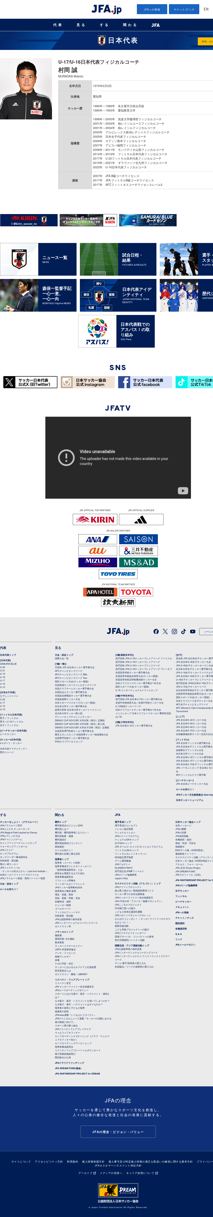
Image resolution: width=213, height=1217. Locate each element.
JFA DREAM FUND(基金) (68, 1068)
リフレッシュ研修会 (65, 880)
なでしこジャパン (9, 695)
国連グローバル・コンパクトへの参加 (134, 936)
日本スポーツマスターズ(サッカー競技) (75, 702)
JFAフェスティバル (10, 867)
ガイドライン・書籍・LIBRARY (71, 974)
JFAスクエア (6, 849)
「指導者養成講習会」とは (68, 869)
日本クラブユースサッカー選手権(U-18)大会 (138, 683)
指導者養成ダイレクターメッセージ (73, 866)
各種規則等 (181, 928)
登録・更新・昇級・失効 (67, 898)
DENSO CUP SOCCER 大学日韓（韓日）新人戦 (80, 723)
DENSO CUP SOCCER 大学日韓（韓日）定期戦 (80, 720)
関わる (130, 25)
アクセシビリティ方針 (49, 1161)
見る (82, 25)
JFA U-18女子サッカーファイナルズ (194, 672)
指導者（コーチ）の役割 (67, 862)
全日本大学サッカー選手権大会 (71, 706)
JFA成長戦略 (181, 836)
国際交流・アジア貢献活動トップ (132, 945)
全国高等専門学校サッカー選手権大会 (74, 730)
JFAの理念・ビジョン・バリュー (118, 1132)
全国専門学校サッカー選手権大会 (72, 738)
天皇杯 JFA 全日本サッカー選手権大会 (74, 667)
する (105, 25)
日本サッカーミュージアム (189, 800)
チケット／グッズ (184, 917)
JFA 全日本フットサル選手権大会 (193, 743)
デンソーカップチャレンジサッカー (73, 716)
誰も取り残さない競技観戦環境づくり (134, 890)
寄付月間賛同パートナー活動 (130, 940)
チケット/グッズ (184, 9)
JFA (117, 814)
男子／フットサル (9, 718)
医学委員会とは (63, 970)
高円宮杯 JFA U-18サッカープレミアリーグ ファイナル (143, 658)
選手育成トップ (123, 821)
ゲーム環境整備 (123, 860)
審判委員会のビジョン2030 (69, 825)
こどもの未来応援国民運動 (128, 911)
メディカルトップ (64, 931)
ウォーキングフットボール (13, 846)
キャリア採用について (140, 1173)
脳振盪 (58, 935)
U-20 (2, 699)
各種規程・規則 (183, 839)
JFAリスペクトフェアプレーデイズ (73, 1029)
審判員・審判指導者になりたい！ (72, 832)
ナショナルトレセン (125, 832)
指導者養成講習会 (64, 876)
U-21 (2, 670)
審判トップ (60, 821)
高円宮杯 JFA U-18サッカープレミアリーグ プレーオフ (143, 668)
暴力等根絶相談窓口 (65, 1053)
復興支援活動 (122, 925)
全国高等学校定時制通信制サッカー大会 (136, 679)
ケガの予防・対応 (64, 963)
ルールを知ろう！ (185, 789)
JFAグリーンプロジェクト (128, 887)
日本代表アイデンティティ (13, 748)
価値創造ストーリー (185, 853)
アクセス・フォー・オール (189, 864)
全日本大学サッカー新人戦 (68, 713)
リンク (178, 939)
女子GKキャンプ (123, 843)
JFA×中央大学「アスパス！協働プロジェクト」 (139, 901)
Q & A (178, 934)
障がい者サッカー (9, 864)
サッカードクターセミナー (68, 945)
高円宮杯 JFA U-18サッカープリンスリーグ (137, 665)
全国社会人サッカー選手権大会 (71, 692)
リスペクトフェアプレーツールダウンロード (78, 1050)
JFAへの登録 (152, 9)
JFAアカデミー (122, 864)
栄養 (57, 960)
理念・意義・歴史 (64, 894)
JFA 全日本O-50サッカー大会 (191, 723)
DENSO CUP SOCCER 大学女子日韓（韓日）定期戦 (82, 727)
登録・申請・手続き (185, 843)
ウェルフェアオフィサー (67, 1032)
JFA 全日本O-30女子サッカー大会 (193, 661)
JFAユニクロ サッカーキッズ (15, 828)
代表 (58, 25)
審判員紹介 (60, 839)
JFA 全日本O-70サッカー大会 (191, 730)
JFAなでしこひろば (10, 835)
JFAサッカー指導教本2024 (68, 887)
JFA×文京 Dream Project (187, 867)
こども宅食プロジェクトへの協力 (132, 929)
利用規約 (72, 1161)
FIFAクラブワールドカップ (69, 741)
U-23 (2, 667)
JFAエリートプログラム (127, 836)
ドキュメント (182, 906)
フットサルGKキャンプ (127, 850)
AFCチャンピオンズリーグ (68, 670)
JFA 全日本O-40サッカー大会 (191, 719)
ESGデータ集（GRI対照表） (190, 850)
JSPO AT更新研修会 (65, 949)
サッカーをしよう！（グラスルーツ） (19, 821)
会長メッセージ (183, 825)
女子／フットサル (9, 725)
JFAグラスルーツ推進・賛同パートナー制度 (22, 878)
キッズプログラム (9, 853)
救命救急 (59, 942)
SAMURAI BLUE (8, 663)
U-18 (2, 677)
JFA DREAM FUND (185, 871)
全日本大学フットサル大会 (189, 753)
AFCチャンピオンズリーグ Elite (71, 674)
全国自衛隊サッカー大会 (67, 699)
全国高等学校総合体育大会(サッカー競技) (136, 676)
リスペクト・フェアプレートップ (72, 979)
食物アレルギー (63, 956)
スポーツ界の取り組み (66, 1025)
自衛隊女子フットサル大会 (189, 750)
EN (206, 9)
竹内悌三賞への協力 (125, 908)
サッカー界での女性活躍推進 (130, 894)
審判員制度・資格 (64, 836)
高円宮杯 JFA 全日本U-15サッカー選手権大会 (138, 699)
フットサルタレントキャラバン (131, 853)
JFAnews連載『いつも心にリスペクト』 (75, 1014)
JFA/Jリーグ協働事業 (126, 874)
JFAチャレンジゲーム (11, 839)
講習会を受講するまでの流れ (70, 873)
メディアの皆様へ (111, 1173)
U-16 (2, 683)
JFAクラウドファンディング (69, 1062)
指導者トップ (62, 859)
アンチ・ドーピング (65, 952)
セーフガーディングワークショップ (73, 1043)
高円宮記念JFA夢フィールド (129, 871)
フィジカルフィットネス (67, 912)
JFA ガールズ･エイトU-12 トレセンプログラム (139, 846)
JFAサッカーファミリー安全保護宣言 (134, 897)
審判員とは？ (62, 828)
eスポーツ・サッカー (11, 743)
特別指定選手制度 (124, 857)
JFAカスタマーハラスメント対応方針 (118, 1165)
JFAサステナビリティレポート (130, 932)
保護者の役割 (62, 1011)
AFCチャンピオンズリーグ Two (71, 677)
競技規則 (59, 846)
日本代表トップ (8, 654)
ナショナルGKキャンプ (127, 839)
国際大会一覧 (62, 658)
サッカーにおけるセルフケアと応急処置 (75, 967)
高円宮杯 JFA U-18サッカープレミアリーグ (137, 661)
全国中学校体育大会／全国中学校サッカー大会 (139, 702)
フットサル (181, 896)
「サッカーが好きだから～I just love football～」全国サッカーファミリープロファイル (24, 872)
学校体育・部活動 (9, 860)
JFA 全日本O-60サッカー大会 (191, 727)
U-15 (2, 687)
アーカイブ (85, 1173)
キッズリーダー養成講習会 (13, 857)
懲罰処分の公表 (63, 1057)
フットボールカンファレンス (70, 883)
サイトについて (21, 1161)
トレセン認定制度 (124, 828)
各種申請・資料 (63, 901)
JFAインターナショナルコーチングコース (76, 922)
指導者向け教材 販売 (65, 890)
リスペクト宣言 (63, 983)
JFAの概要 (180, 828)
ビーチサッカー (8, 734)
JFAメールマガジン (185, 944)
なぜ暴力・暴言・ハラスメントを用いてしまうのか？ (82, 1000)
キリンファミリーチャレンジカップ (18, 842)
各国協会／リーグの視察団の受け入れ (134, 966)
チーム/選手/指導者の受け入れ (130, 963)
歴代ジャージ (7, 752)
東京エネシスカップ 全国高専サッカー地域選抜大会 (81, 734)
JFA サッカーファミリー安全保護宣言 (74, 986)
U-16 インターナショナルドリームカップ (136, 690)
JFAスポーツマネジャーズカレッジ (133, 915)
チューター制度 (63, 905)
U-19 (2, 673)
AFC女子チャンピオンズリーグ (192, 704)
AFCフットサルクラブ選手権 (191, 774)
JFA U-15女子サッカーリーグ (191, 686)
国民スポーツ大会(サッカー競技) (72, 681)
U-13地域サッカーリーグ (128, 706)
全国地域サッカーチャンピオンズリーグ (75, 685)
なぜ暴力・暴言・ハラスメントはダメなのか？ (79, 1004)
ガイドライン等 (63, 926)
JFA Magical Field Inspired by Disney (18, 832)
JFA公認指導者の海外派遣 (68, 919)
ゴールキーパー (63, 908)
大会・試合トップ (64, 654)
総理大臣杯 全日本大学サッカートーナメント (78, 709)
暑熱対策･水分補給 (64, 938)
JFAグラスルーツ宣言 (11, 825)
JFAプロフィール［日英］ (188, 874)
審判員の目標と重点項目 (67, 853)
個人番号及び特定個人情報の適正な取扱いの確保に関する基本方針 (151, 1161)
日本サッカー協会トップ (188, 821)
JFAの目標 (180, 832)
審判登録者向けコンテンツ (68, 843)
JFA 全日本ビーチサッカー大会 (192, 783)
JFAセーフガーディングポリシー (72, 990)
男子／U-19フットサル (11, 721)
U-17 (2, 680)
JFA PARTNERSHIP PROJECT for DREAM (77, 1073)
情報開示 (180, 846)
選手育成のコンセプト (126, 825)
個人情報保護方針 (93, 1161)
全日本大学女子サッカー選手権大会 (194, 668)
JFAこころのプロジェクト (128, 904)
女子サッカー (182, 890)
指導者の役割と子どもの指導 (70, 1007)
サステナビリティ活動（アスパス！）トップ (138, 883)
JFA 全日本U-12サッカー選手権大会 (133, 725)
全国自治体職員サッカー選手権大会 (73, 695)
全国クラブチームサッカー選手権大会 (74, 688)
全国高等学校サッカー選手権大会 (132, 672)
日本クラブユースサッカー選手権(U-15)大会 (138, 709)
